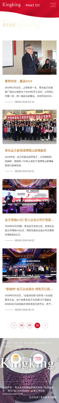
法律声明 (7, 387)
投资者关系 (40, 343)
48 (21, 325)
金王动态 (28, 343)
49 (29, 325)
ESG (49, 343)
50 (37, 325)
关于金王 (7, 343)
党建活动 (7, 346)
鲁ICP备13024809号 (18, 390)
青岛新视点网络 (48, 397)
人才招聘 (17, 346)
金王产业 (17, 343)
